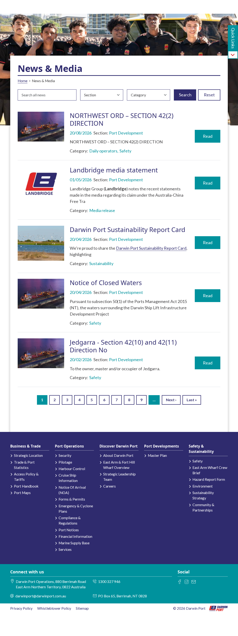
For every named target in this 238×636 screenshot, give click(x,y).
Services (65, 549)
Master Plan (157, 455)
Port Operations (69, 446)
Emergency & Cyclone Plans (76, 508)
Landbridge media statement (114, 169)
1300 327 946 (109, 581)
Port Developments (161, 446)
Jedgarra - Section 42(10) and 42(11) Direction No (123, 346)
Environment (202, 486)
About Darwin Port (118, 455)
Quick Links (233, 38)
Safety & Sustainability (201, 449)
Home (22, 81)
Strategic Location (28, 455)
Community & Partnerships (203, 507)
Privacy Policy (21, 608)
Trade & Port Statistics (24, 465)
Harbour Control (72, 469)
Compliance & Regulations (70, 520)
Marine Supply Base (74, 543)
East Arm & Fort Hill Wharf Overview (119, 465)
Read (207, 136)
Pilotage (65, 462)
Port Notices (69, 530)
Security (65, 455)
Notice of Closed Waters (106, 282)
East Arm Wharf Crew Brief (209, 470)
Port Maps (22, 493)
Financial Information (75, 536)
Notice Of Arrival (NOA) (72, 490)
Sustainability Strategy (203, 495)
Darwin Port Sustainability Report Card (127, 229)
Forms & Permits (72, 499)
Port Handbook (26, 486)
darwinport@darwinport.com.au (40, 596)
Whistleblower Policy (54, 608)
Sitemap (82, 608)
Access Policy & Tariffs (26, 476)
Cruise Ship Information (68, 478)
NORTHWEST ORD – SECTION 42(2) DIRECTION (121, 119)
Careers (109, 486)
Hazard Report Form (208, 479)
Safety (197, 461)
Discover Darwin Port (118, 446)
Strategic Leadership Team (119, 476)
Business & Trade (25, 446)
